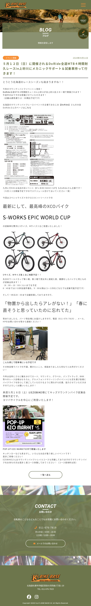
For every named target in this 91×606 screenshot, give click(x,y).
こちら (28, 107)
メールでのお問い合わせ (47, 543)
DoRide (6, 92)
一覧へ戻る (45, 474)
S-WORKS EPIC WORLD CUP (37, 217)
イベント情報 (11, 58)
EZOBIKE (36, 392)
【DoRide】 (65, 104)
